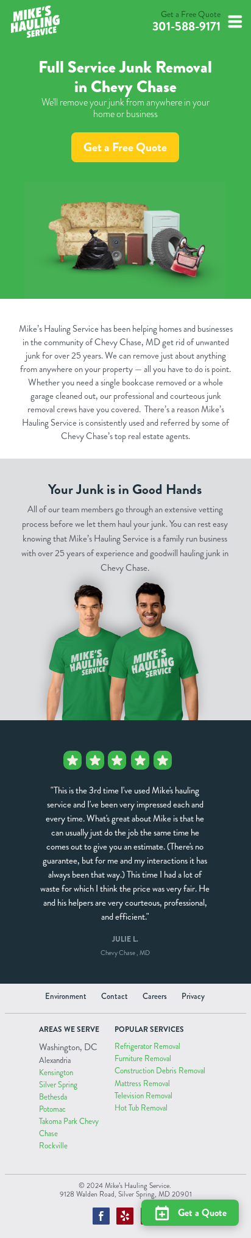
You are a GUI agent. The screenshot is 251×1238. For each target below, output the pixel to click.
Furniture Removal (143, 1058)
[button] (235, 21)
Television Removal (143, 1095)
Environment (66, 996)
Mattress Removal (142, 1083)
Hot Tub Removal (141, 1108)
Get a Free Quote (125, 147)
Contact (114, 996)
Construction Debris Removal (160, 1070)
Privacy (193, 996)
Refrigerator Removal (147, 1046)
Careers (155, 996)
